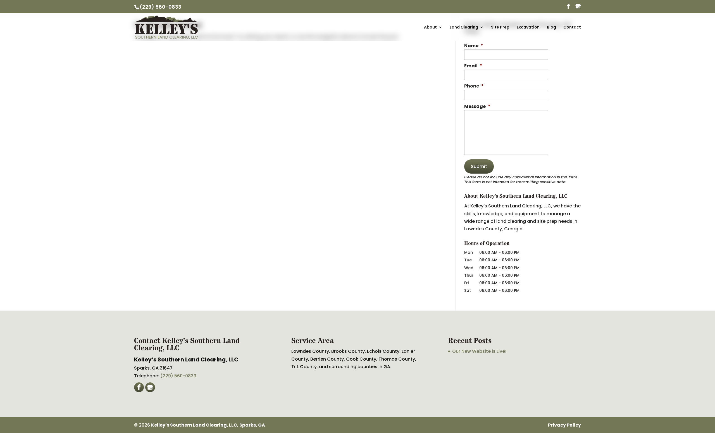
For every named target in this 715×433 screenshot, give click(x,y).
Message (477, 107)
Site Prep (500, 27)
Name (473, 46)
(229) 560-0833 (160, 6)
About (430, 27)
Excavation (528, 27)
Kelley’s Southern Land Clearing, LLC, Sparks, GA (208, 425)
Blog (551, 27)
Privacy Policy (564, 425)
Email (473, 66)
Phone (474, 86)
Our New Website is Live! (479, 351)
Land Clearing (464, 27)
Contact (572, 27)
